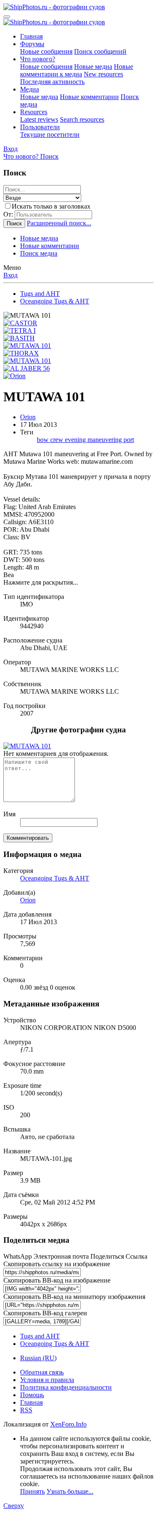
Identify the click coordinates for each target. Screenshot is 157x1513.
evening (76, 439)
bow (43, 439)
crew (57, 439)
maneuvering (106, 439)
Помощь (32, 1394)
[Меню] (6, 17)
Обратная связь (42, 1372)
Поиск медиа (38, 253)
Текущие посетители (50, 134)
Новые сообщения (46, 51)
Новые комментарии (89, 96)
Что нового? (37, 59)
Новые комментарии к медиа (76, 70)
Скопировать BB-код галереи (45, 1313)
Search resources (82, 119)
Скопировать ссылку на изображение (56, 1263)
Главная (31, 36)
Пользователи (40, 127)
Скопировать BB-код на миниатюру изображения (74, 1296)
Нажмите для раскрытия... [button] (40, 582)
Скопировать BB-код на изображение (57, 1280)
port (129, 439)
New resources (103, 74)
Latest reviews (39, 119)
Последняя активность (52, 81)
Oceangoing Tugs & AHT (54, 878)
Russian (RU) (38, 1357)
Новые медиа (93, 66)
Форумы (32, 43)
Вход (10, 275)
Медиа (29, 89)
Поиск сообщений (100, 51)
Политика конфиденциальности (66, 1387)
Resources (33, 111)
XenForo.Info (68, 1424)
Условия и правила (47, 1379)
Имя (9, 814)
